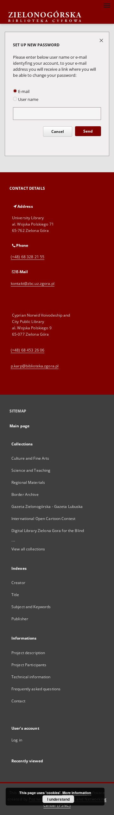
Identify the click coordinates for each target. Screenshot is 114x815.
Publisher (19, 618)
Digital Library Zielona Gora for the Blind (47, 530)
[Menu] (106, 5)
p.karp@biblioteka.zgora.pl (35, 366)
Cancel (57, 131)
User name (27, 99)
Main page (19, 426)
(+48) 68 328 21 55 (27, 257)
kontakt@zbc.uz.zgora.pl (32, 283)
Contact (18, 701)
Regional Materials (28, 482)
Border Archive (25, 494)
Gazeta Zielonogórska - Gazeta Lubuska (47, 506)
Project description (28, 652)
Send (88, 131)
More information (76, 792)
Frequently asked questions (35, 689)
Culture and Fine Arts (30, 458)
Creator (18, 582)
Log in (16, 740)
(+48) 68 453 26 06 (27, 350)
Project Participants (28, 664)
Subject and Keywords (31, 606)
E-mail (23, 91)
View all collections (28, 549)
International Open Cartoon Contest (43, 518)
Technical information (31, 677)
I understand (58, 799)
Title (15, 594)
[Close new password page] (101, 40)
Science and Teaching (30, 470)
